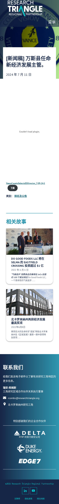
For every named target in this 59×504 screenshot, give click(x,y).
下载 (13, 188)
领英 (25, 490)
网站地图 (41, 499)
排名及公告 (20, 196)
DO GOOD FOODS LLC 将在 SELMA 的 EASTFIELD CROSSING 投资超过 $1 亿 (27, 262)
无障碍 (17, 499)
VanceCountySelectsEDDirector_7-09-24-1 (25, 183)
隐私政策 (28, 499)
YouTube (33, 490)
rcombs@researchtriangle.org (23, 398)
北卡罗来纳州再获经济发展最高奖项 (28, 321)
